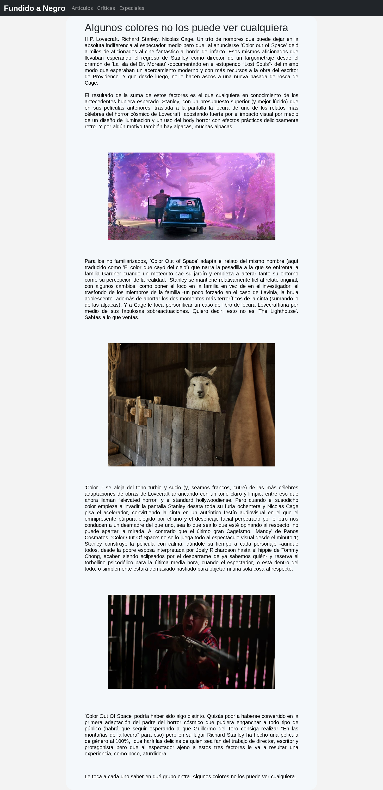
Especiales (131, 7)
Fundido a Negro (34, 8)
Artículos (82, 7)
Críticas (106, 7)
